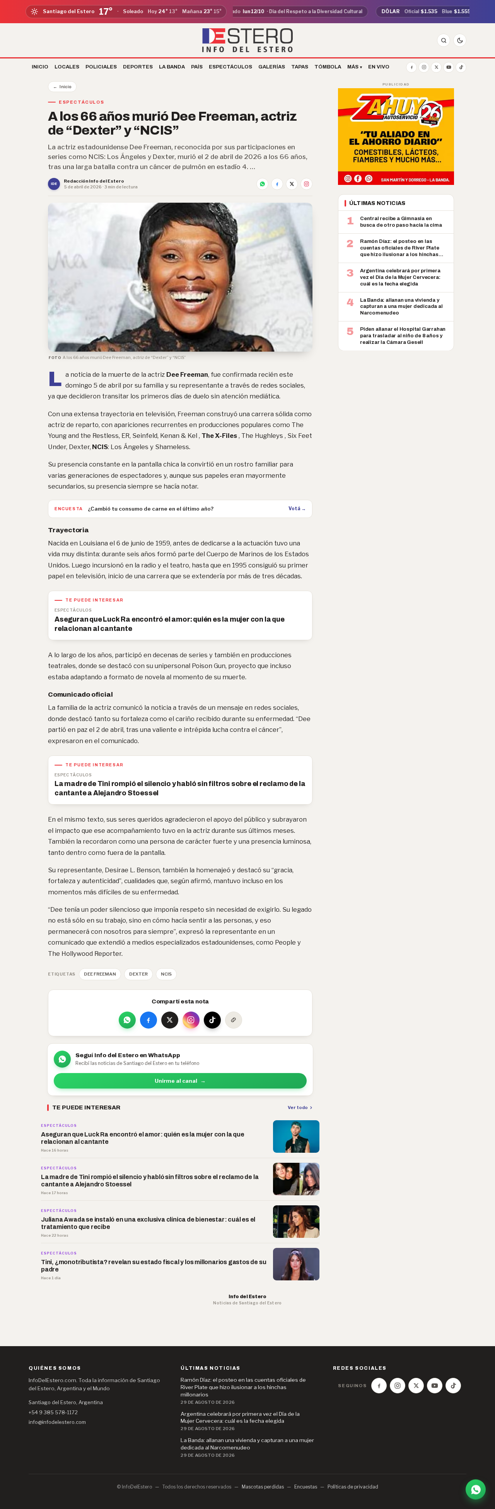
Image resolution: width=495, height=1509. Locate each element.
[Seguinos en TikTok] (461, 67)
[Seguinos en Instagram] (423, 67)
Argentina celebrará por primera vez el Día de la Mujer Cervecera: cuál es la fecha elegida (400, 277)
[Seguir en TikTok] (212, 1020)
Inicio (62, 86)
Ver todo (298, 1107)
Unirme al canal (180, 1081)
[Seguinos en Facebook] (411, 67)
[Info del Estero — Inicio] (247, 40)
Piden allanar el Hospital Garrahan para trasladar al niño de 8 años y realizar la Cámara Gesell (403, 335)
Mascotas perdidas (263, 1487)
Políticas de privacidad (353, 1487)
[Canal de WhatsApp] (476, 1488)
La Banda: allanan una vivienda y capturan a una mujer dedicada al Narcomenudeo (401, 306)
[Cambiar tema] (459, 40)
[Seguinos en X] (436, 67)
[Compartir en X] (292, 184)
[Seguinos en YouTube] (448, 67)
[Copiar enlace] (233, 1020)
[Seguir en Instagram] (306, 184)
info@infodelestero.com (57, 1422)
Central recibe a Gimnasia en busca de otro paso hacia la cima (401, 222)
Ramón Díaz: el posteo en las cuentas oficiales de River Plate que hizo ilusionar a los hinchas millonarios (399, 248)
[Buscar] (443, 40)
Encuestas (305, 1487)
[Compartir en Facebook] (277, 184)
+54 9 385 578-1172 (53, 1412)
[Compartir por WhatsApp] (262, 184)
